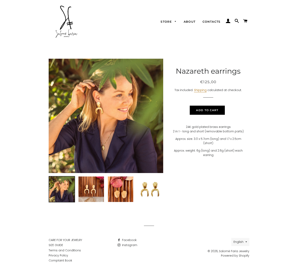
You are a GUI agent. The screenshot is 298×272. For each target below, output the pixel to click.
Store (167, 21)
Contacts (212, 21)
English (238, 242)
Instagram (129, 245)
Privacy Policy (58, 255)
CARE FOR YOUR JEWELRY (65, 240)
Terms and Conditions (65, 250)
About (190, 21)
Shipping (200, 90)
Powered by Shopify (235, 256)
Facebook (129, 240)
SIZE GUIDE (56, 245)
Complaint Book (60, 260)
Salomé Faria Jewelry (234, 251)
